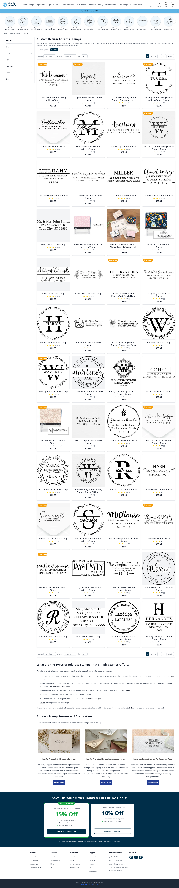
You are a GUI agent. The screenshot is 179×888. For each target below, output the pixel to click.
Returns (92, 864)
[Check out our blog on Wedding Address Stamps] (106, 741)
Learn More (59, 782)
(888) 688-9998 (113, 857)
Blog (51, 867)
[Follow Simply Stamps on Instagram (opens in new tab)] (141, 857)
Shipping (92, 860)
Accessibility (93, 871)
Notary (100, 5)
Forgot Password (75, 864)
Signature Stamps (54, 5)
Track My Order (74, 867)
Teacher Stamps (110, 5)
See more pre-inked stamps (60, 686)
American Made (55, 860)
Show (79, 56)
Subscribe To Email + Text (66, 831)
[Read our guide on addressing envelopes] (59, 741)
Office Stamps (81, 5)
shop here (126, 690)
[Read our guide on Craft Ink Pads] (153, 741)
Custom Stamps (68, 5)
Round (42, 703)
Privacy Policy (116, 841)
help (131, 708)
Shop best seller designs (91, 698)
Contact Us (93, 857)
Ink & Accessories (136, 5)
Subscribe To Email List (112, 831)
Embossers (92, 5)
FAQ (91, 867)
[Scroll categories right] (174, 21)
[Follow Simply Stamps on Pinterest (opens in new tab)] (136, 857)
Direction (60, 56)
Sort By (40, 56)
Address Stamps (28, 5)
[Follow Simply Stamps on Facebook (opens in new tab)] (131, 857)
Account (72, 857)
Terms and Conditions (105, 841)
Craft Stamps (123, 5)
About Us (52, 857)
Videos (52, 864)
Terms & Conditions (86, 884)
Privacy (96, 884)
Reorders (72, 860)
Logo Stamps (40, 5)
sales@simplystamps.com (117, 864)
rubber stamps (81, 708)
